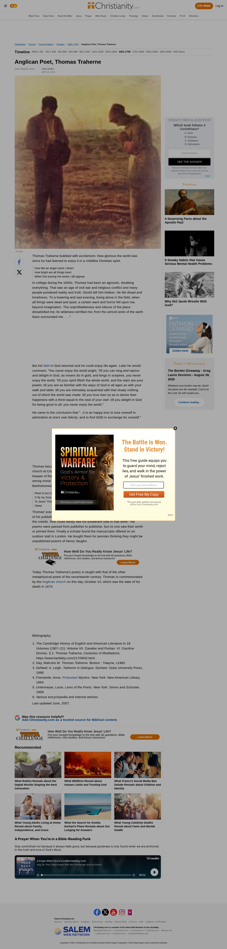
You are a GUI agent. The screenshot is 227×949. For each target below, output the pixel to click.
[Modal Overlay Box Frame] (113, 474)
